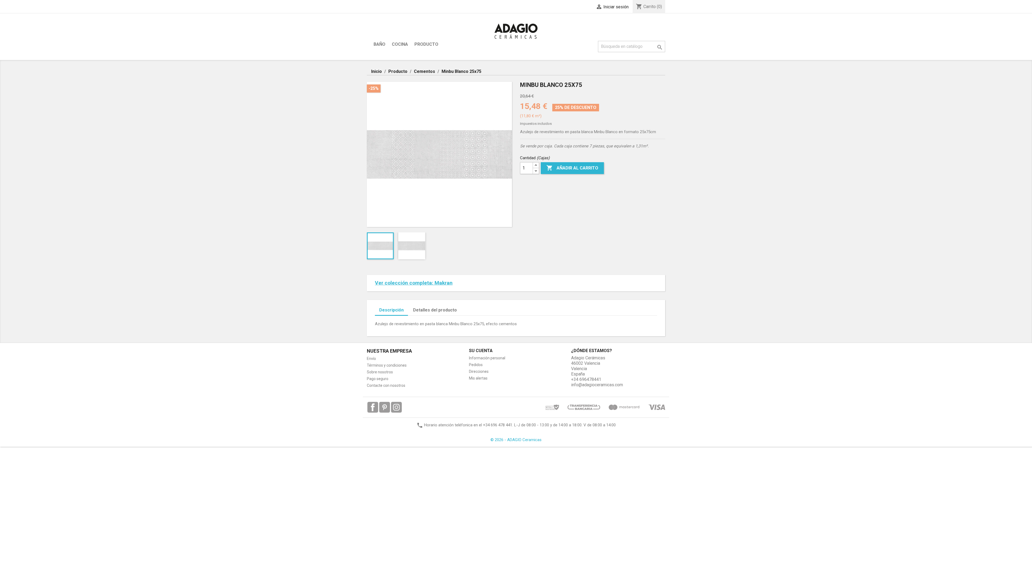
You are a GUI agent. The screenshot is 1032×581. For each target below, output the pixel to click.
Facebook (372, 407)
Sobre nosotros (380, 372)
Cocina (400, 44)
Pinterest (384, 407)
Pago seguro (377, 379)
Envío (371, 358)
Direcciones (479, 371)
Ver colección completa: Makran (414, 283)
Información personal (487, 358)
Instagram (396, 407)
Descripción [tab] (391, 310)
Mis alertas (478, 378)
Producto (426, 44)
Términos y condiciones (387, 365)
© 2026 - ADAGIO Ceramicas (516, 439)
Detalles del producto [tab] (435, 310)
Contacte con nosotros (386, 385)
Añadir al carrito (572, 168)
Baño (379, 44)
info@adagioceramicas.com (597, 384)
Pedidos (476, 365)
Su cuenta (481, 350)
